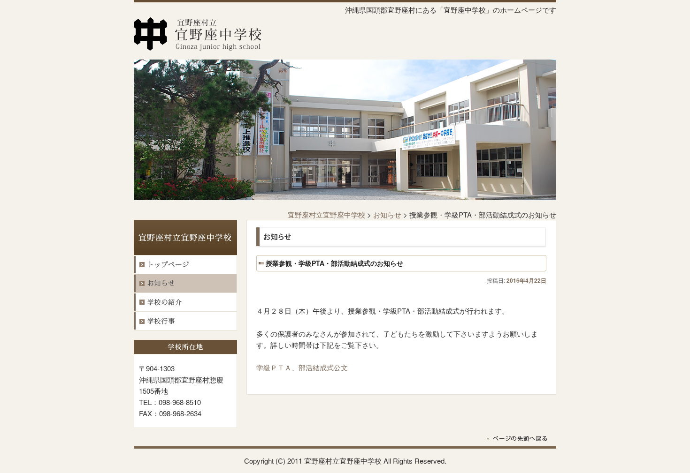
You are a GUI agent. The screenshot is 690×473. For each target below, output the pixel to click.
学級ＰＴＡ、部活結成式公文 (302, 367)
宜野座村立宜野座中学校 (326, 214)
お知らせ (387, 214)
